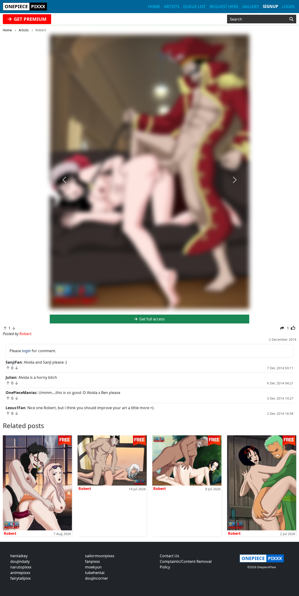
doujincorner (96, 578)
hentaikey (19, 555)
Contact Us (169, 555)
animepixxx (20, 572)
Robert (10, 533)
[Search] (291, 19)
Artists (171, 6)
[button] (65, 180)
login (26, 350)
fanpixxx (92, 561)
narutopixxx (20, 567)
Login (288, 6)
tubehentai (94, 572)
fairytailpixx (20, 578)
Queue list (194, 6)
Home (154, 6)
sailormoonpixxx (99, 555)
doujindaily (20, 561)
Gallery (250, 6)
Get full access (151, 319)
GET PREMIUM (29, 19)
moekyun (93, 567)
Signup (270, 6)
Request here (224, 6)
